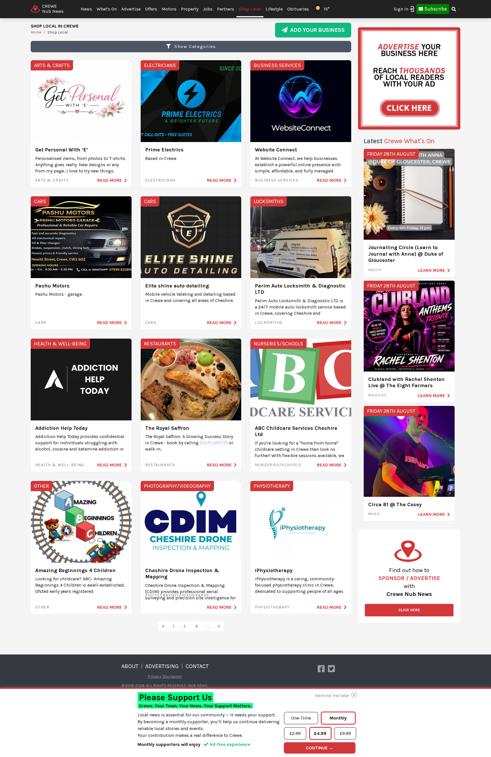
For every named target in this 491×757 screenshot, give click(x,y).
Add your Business (316, 30)
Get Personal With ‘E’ (61, 150)
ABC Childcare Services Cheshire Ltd (296, 431)
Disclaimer (172, 676)
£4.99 (320, 733)
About (129, 666)
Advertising (162, 666)
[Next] (218, 626)
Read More (109, 180)
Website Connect (276, 150)
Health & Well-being (60, 344)
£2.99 (295, 733)
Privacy (154, 676)
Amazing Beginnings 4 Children (75, 570)
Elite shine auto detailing (177, 286)
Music (374, 514)
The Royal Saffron (167, 428)
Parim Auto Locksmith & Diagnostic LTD (300, 289)
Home (36, 32)
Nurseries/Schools (278, 344)
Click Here (409, 610)
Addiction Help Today (61, 428)
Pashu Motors (52, 286)
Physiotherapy (272, 486)
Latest (399, 141)
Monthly (338, 718)
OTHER (41, 486)
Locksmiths (268, 201)
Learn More (431, 270)
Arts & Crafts (52, 65)
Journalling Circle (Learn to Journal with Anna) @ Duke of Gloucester (405, 253)
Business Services (277, 65)
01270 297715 (214, 442)
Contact (197, 666)
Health (375, 270)
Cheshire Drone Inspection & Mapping (182, 573)
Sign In (401, 9)
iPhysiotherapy (273, 570)
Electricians (160, 65)
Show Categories (194, 46)
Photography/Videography (177, 486)
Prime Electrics (164, 150)
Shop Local (250, 9)
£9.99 (345, 733)
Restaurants (160, 344)
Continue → (319, 747)
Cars (40, 201)
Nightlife (377, 395)
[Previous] (163, 626)
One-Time (301, 718)
